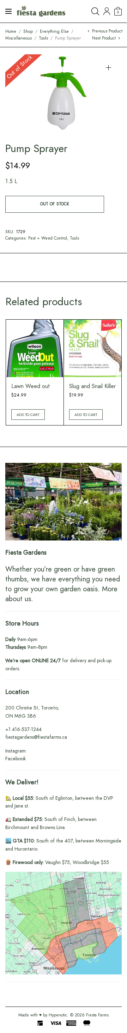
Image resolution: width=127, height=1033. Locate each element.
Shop (28, 31)
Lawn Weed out (30, 386)
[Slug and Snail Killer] (92, 348)
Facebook (15, 758)
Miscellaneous (18, 38)
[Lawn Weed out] (35, 348)
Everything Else (54, 31)
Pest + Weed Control (47, 238)
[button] (108, 67)
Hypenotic (58, 1015)
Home (10, 31)
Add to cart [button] (28, 414)
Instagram (15, 750)
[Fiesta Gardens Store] (41, 11)
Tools (43, 38)
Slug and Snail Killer (92, 386)
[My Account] (106, 11)
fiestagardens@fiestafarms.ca (36, 737)
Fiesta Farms (97, 1015)
